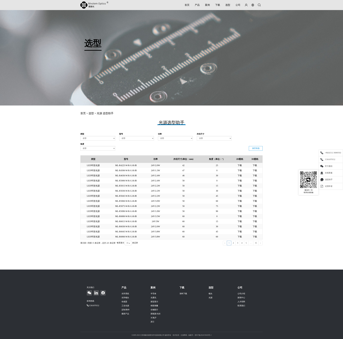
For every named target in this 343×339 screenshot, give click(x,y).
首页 (187, 5)
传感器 (124, 302)
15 (256, 243)
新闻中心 (241, 298)
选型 (227, 5)
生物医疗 (154, 310)
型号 (121, 134)
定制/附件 (126, 310)
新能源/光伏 (156, 314)
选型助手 (329, 180)
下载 (217, 5)
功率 (160, 134)
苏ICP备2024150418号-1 (203, 335)
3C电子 (153, 318)
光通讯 (153, 298)
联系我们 (241, 306)
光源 (99, 113)
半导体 (153, 294)
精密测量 (154, 306)
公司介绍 (241, 294)
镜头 (210, 294)
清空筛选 (256, 148)
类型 (82, 134)
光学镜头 (125, 298)
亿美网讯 (184, 335)
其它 (152, 322)
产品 (197, 5)
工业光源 (125, 306)
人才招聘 (241, 302)
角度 (82, 144)
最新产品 (125, 314)
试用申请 (328, 186)
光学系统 (125, 294)
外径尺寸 (200, 134)
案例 (207, 5)
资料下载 (183, 294)
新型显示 (154, 302)
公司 (238, 5)
